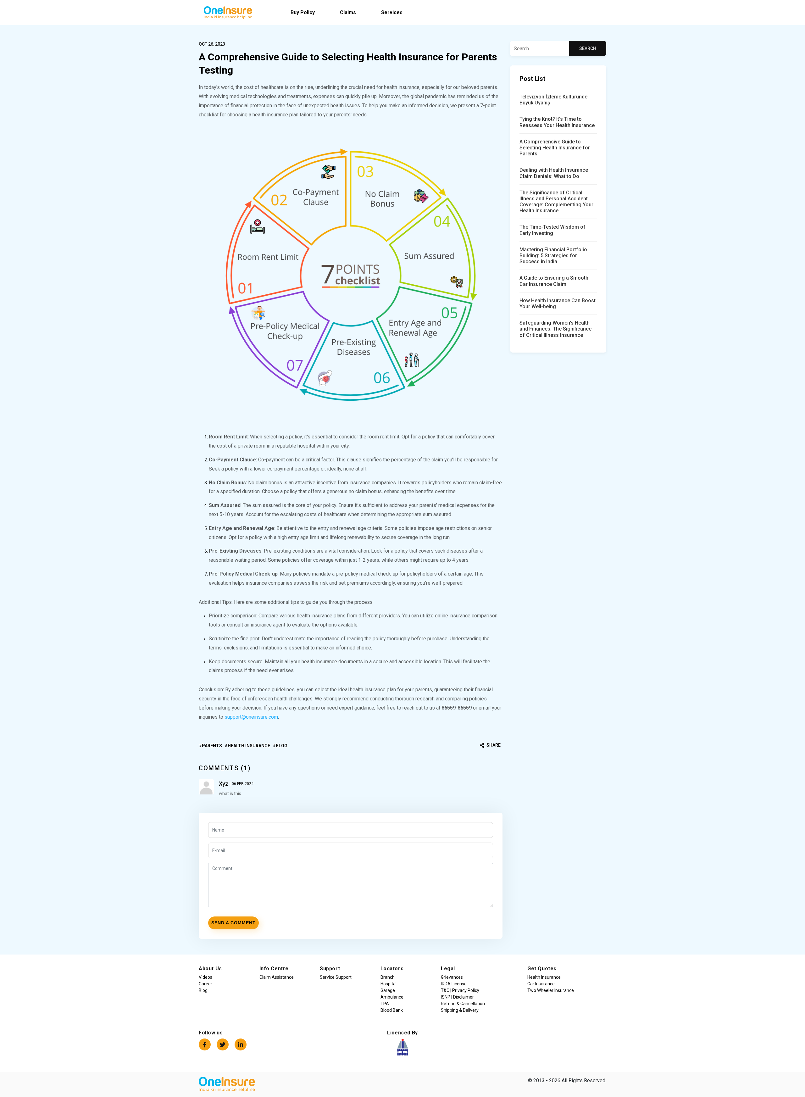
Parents (212, 745)
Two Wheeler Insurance (550, 990)
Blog (203, 990)
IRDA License (454, 983)
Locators (392, 969)
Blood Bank (391, 1010)
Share (493, 745)
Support (330, 969)
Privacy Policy (465, 990)
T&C (445, 990)
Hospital (388, 983)
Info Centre (274, 969)
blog (281, 745)
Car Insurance (541, 983)
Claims (348, 12)
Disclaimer (463, 997)
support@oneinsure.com (251, 717)
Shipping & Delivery (460, 1010)
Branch (387, 977)
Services (391, 12)
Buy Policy (303, 12)
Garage (387, 990)
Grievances (452, 977)
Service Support (336, 977)
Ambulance (391, 997)
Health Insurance (249, 745)
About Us (210, 969)
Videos (205, 977)
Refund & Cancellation (463, 1003)
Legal (448, 969)
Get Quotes (542, 969)
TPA (384, 1003)
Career (205, 983)
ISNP (446, 997)
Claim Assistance (276, 977)
